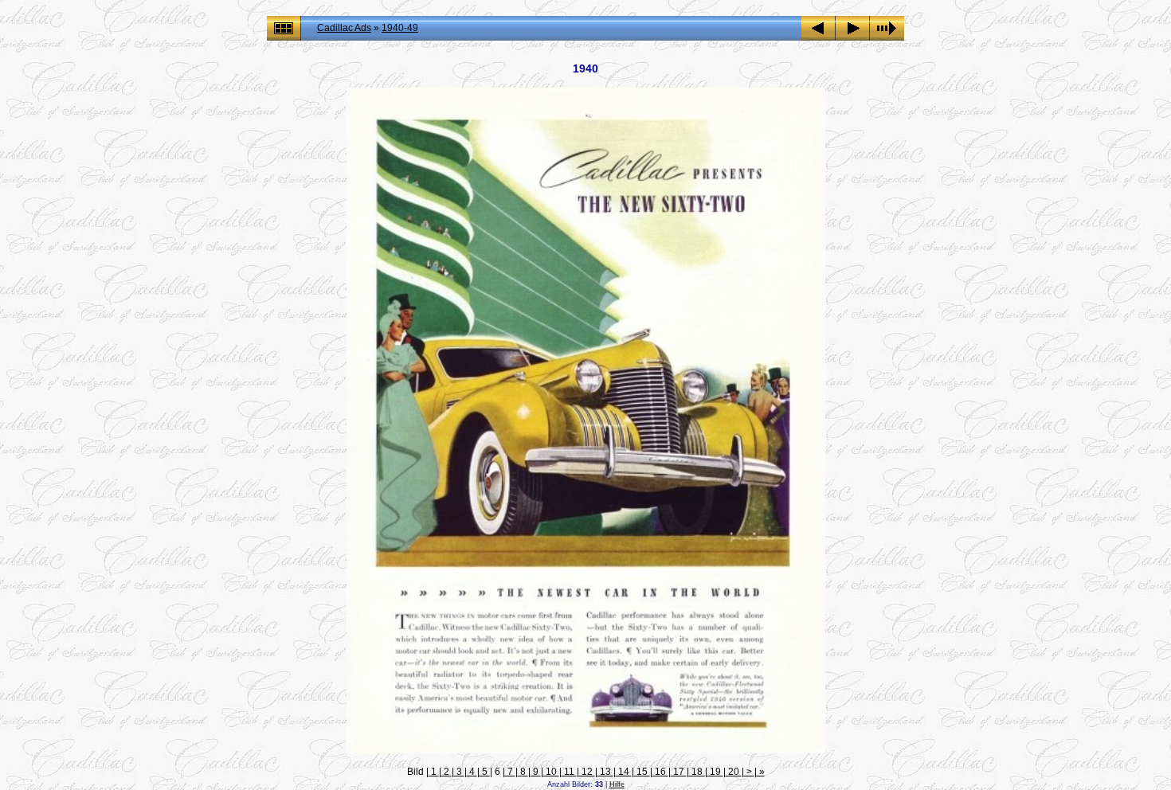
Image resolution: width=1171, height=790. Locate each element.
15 (642, 771)
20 (734, 771)
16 (660, 771)
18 (697, 771)
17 (679, 771)
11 (569, 771)
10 (551, 771)
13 (605, 771)
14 (624, 771)
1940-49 (400, 27)
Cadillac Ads (344, 27)
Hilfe (617, 784)
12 (587, 771)
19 (715, 771)
